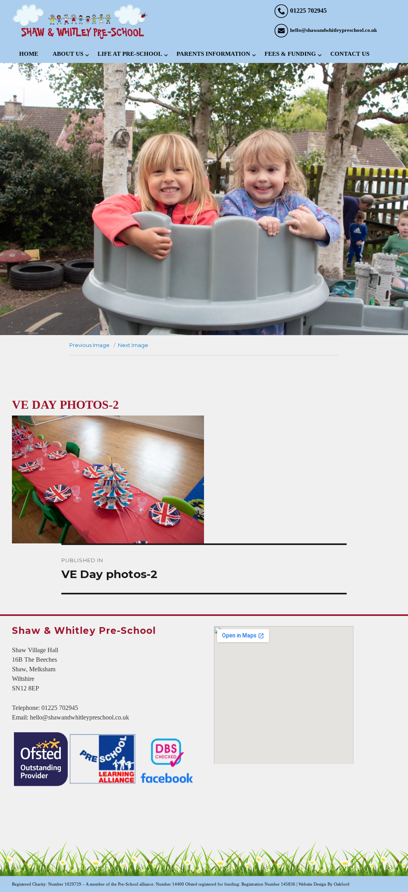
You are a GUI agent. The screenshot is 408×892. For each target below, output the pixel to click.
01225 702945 (308, 10)
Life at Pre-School (130, 54)
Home (28, 54)
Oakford (341, 884)
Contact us (349, 54)
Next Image (133, 345)
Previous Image (89, 345)
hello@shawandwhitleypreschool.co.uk (333, 30)
